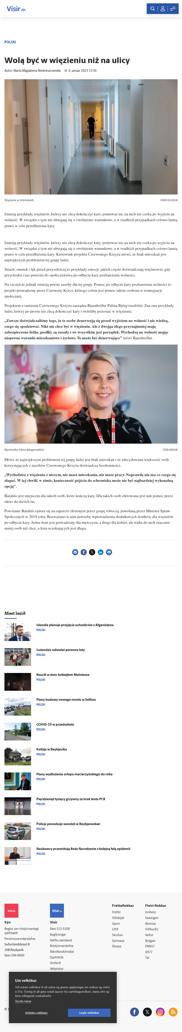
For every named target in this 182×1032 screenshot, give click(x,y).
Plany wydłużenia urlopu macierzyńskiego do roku (74, 774)
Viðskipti (118, 918)
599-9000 (17, 955)
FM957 (150, 946)
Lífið (115, 929)
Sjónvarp (118, 941)
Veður (149, 935)
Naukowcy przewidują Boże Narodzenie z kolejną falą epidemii (83, 849)
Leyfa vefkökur (89, 1012)
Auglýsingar (58, 935)
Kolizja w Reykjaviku (51, 749)
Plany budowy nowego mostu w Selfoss (66, 700)
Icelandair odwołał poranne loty (60, 650)
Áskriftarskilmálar (62, 952)
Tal (147, 958)
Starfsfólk (56, 957)
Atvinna (150, 924)
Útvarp (116, 946)
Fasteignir (151, 918)
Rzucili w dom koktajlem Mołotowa (62, 675)
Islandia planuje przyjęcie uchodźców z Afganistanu (75, 625)
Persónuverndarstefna (19, 939)
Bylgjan (150, 941)
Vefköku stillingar (36, 1012)
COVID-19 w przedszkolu (55, 724)
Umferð (55, 963)
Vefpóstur (56, 969)
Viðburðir (151, 929)
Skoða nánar (23, 1001)
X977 (148, 952)
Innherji (150, 912)
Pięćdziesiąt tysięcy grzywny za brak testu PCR (70, 799)
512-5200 (63, 929)
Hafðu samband (61, 940)
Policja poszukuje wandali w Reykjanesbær (68, 824)
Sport (116, 924)
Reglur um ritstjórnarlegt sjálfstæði (21, 931)
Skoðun (117, 935)
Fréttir (116, 912)
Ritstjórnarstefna (61, 946)
